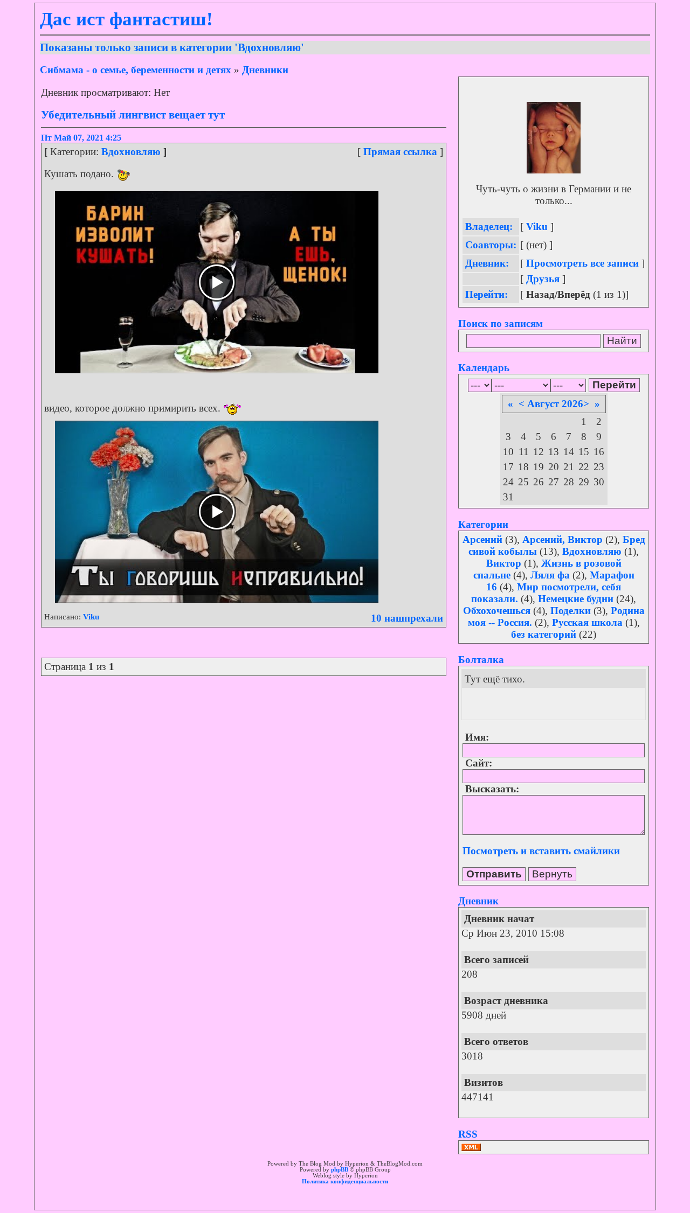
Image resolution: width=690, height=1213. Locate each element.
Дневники (265, 69)
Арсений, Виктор (562, 539)
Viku (91, 616)
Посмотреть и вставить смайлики (541, 850)
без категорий (543, 634)
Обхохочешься (496, 610)
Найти (622, 340)
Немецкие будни (575, 598)
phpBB (339, 1170)
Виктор (503, 563)
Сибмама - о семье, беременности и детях (135, 69)
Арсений (482, 539)
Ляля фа (550, 575)
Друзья (543, 278)
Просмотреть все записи (582, 263)
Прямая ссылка (400, 151)
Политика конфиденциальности (345, 1181)
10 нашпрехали (407, 618)
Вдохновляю (131, 151)
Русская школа (587, 622)
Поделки (570, 610)
